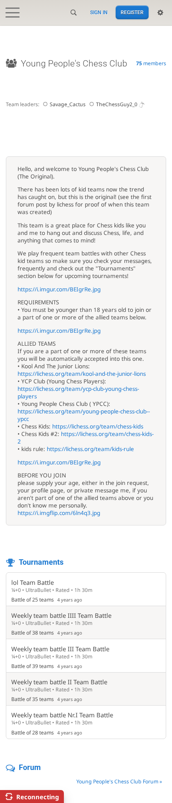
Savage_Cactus (68, 104)
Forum (30, 767)
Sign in (99, 12)
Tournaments (41, 562)
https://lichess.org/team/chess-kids (97, 426)
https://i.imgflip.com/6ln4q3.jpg (59, 513)
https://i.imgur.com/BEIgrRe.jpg (59, 289)
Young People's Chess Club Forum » (119, 781)
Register (132, 12)
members (151, 63)
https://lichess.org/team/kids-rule (90, 449)
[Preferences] (160, 12)
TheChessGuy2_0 (116, 104)
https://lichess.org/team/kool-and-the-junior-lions (82, 373)
